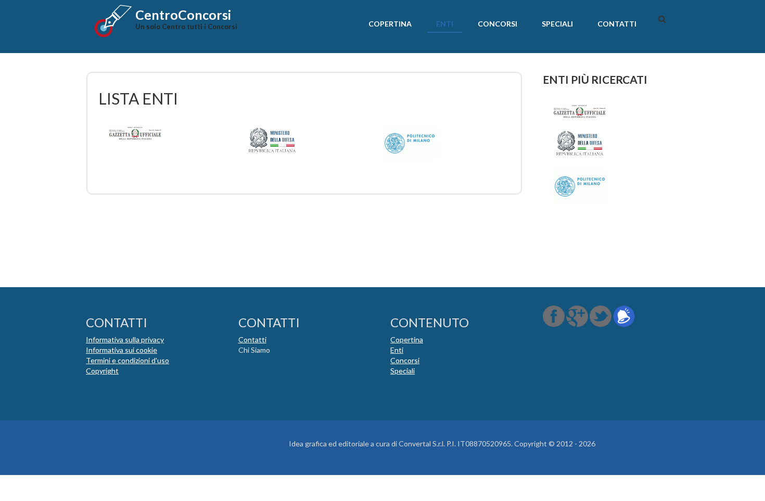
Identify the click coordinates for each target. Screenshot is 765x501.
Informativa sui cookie (121, 349)
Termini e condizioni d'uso (127, 360)
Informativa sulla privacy (125, 339)
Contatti (616, 23)
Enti (444, 23)
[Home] (109, 23)
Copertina (390, 23)
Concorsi (497, 23)
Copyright (102, 370)
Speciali (557, 23)
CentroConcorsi (183, 14)
